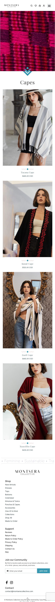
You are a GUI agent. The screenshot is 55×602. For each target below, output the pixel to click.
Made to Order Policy (14, 539)
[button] (49, 6)
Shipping (9, 545)
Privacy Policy (11, 542)
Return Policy (10, 535)
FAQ (7, 552)
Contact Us (9, 549)
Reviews (8, 532)
